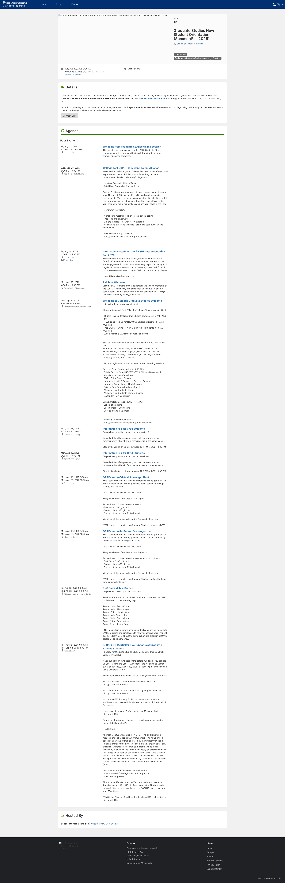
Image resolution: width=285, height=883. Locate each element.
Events (74, 4)
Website (94, 823)
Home (209, 848)
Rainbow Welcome (114, 282)
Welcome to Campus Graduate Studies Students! (133, 300)
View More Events (109, 823)
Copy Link (71, 116)
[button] (15, 4)
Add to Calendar (73, 74)
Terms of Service (215, 860)
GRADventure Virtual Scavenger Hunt (126, 477)
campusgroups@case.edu (139, 863)
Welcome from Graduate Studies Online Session (132, 146)
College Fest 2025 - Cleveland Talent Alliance (131, 167)
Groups (59, 4)
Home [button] (43, 4)
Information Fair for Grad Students (124, 428)
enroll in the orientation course (154, 98)
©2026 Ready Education (270, 878)
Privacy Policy (213, 864)
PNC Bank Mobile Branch (118, 588)
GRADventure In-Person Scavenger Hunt (127, 531)
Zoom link (68, 260)
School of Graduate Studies (190, 43)
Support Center (214, 869)
